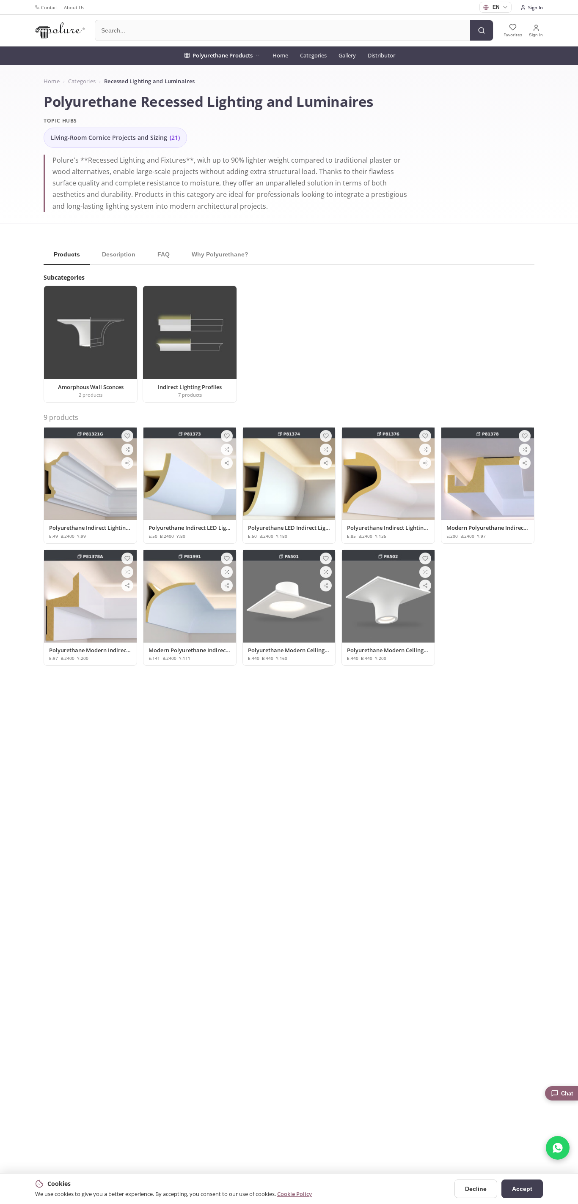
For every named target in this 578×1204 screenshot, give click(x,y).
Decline (476, 1188)
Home (280, 55)
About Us (74, 7)
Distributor (381, 55)
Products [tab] (67, 254)
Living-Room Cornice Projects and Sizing (115, 138)
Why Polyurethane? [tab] (220, 254)
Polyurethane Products (223, 55)
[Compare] (127, 449)
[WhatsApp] (558, 1148)
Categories (313, 55)
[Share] (127, 463)
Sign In (535, 7)
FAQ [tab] (163, 254)
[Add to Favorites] (127, 436)
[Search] (481, 30)
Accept (522, 1188)
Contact (49, 7)
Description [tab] (118, 254)
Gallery (347, 55)
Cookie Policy (294, 1194)
